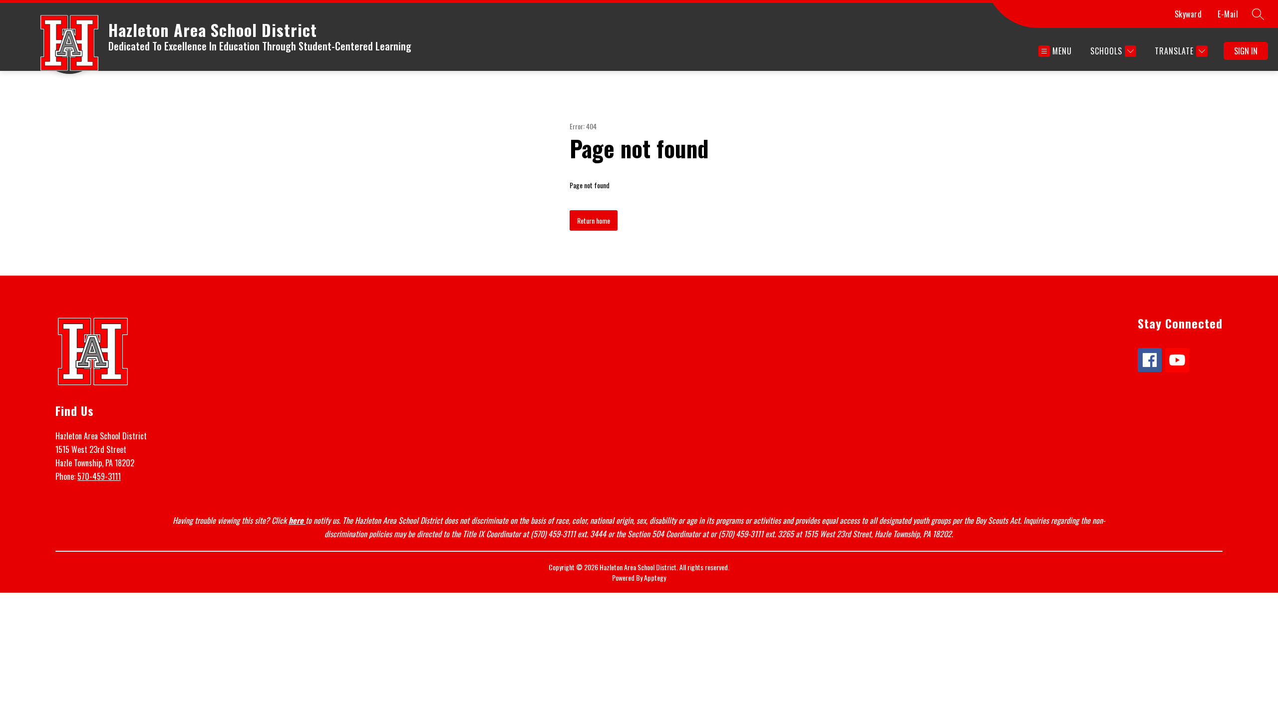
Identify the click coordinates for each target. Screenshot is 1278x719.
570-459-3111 (99, 476)
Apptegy (655, 577)
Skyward (1188, 14)
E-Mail (1228, 14)
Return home (593, 220)
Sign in (1246, 51)
